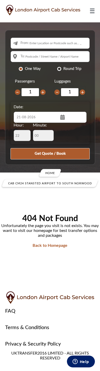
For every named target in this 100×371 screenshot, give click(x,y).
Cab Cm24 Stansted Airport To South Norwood (50, 183)
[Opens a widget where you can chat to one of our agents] (81, 362)
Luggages (62, 81)
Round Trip (72, 69)
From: (25, 43)
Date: (18, 107)
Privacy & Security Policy (33, 344)
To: (23, 56)
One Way (33, 69)
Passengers (25, 81)
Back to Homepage (50, 245)
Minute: (40, 125)
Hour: (19, 125)
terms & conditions (27, 327)
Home (50, 173)
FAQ (10, 311)
